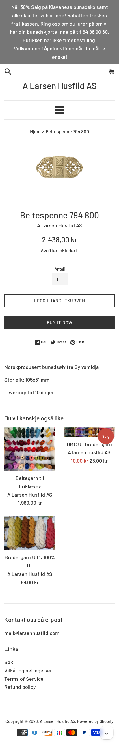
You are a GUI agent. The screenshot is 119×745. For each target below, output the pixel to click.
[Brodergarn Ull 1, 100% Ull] (29, 533)
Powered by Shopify (95, 721)
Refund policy (20, 687)
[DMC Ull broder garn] (89, 432)
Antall (60, 269)
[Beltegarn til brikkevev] (29, 449)
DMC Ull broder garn (89, 444)
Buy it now (59, 322)
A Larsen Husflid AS (60, 85)
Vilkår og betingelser (28, 670)
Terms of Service (24, 679)
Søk (8, 662)
